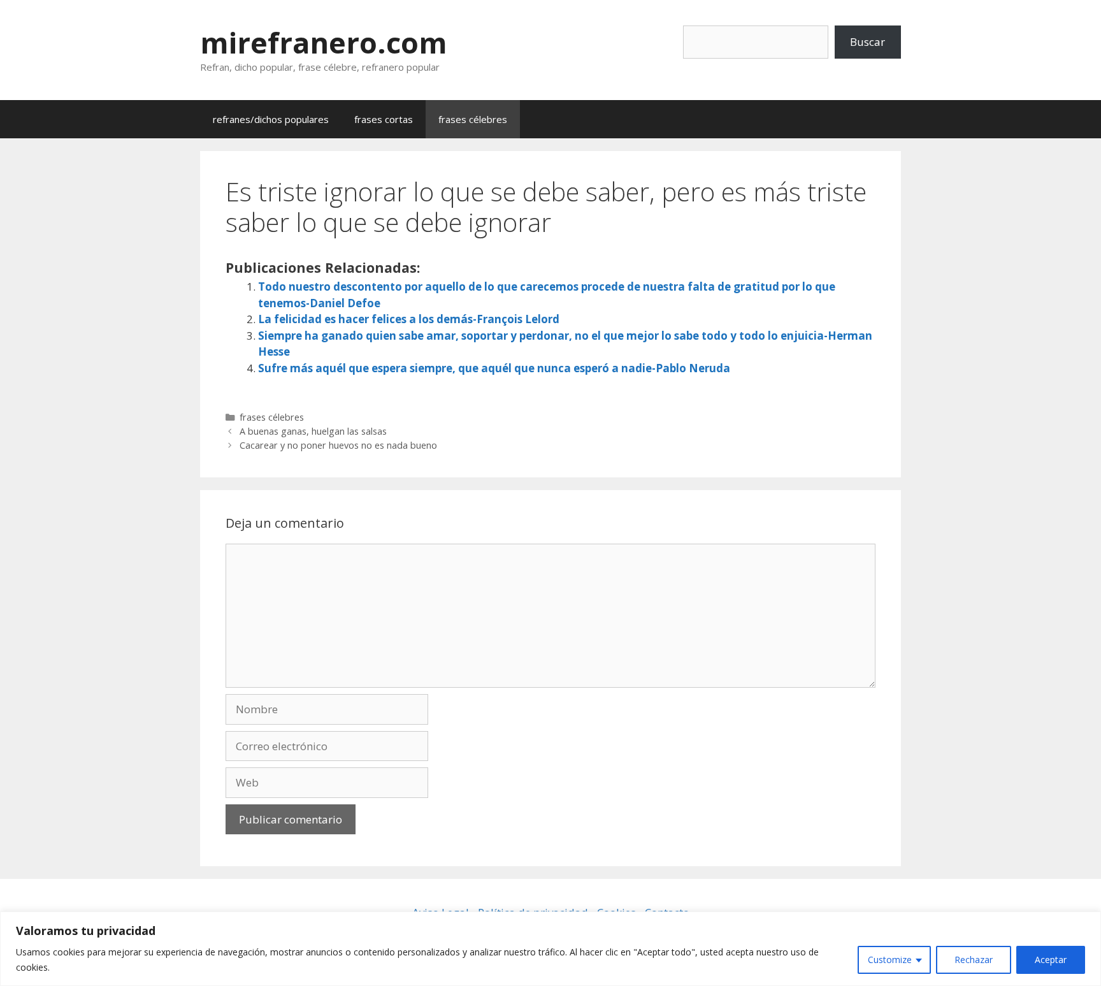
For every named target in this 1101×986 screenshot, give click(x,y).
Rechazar (973, 959)
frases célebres (472, 119)
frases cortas (383, 119)
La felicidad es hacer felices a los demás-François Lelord (408, 319)
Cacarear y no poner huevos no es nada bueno (338, 445)
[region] (550, 948)
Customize (890, 959)
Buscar (867, 41)
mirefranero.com (323, 42)
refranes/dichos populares (271, 119)
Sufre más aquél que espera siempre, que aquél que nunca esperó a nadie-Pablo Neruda (494, 368)
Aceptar (1051, 959)
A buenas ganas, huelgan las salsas (313, 431)
